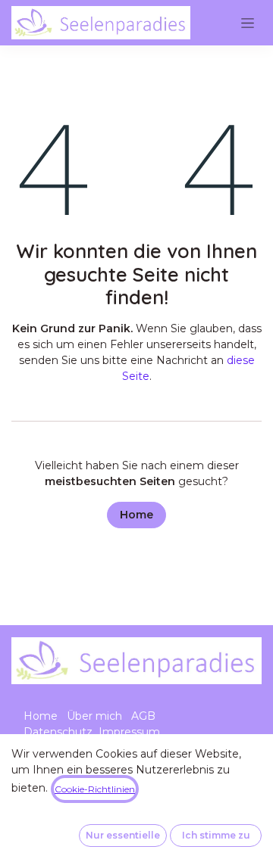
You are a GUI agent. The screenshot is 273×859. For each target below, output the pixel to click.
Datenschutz (58, 732)
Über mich (94, 716)
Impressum (129, 732)
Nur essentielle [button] (123, 835)
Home (136, 514)
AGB (143, 716)
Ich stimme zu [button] (216, 835)
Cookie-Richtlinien (95, 789)
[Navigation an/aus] (248, 22)
